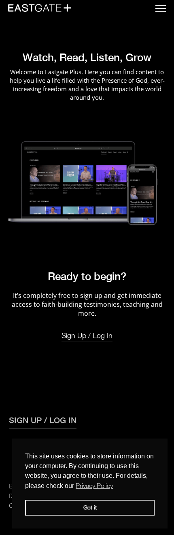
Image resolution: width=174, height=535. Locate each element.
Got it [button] (90, 507)
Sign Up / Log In (87, 335)
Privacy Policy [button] (94, 485)
